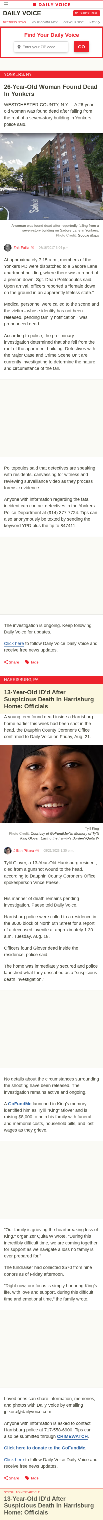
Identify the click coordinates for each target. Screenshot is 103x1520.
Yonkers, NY (18, 74)
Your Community (45, 22)
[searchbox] (44, 47)
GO (81, 46)
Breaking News (14, 22)
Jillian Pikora (24, 850)
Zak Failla (21, 248)
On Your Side (74, 22)
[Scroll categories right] (99, 22)
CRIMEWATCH (72, 1436)
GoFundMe (20, 1103)
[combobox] (41, 46)
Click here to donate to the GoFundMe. (45, 1447)
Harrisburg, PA (21, 680)
